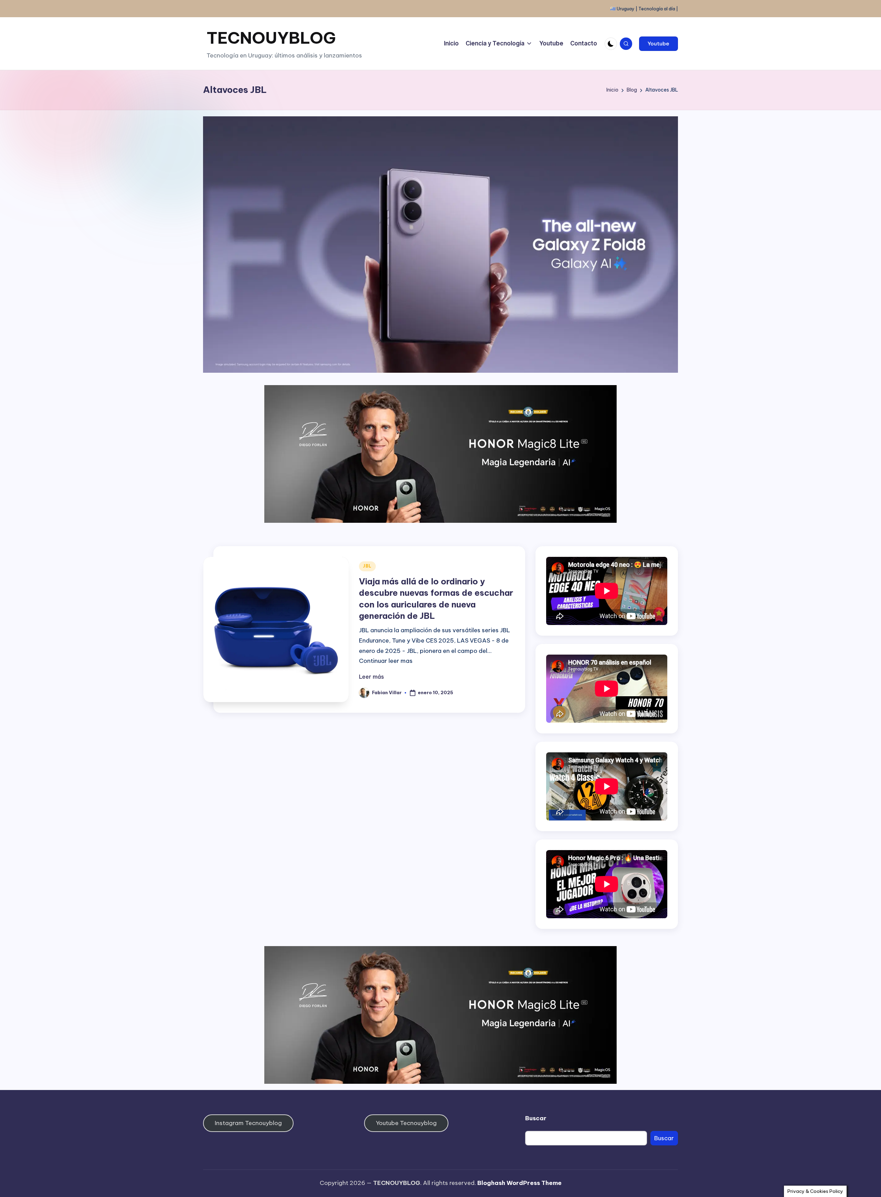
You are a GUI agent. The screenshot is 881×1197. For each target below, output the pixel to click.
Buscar (535, 1118)
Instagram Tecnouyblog (248, 1123)
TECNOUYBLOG (271, 38)
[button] (658, 43)
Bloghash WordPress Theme (519, 1183)
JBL (367, 566)
